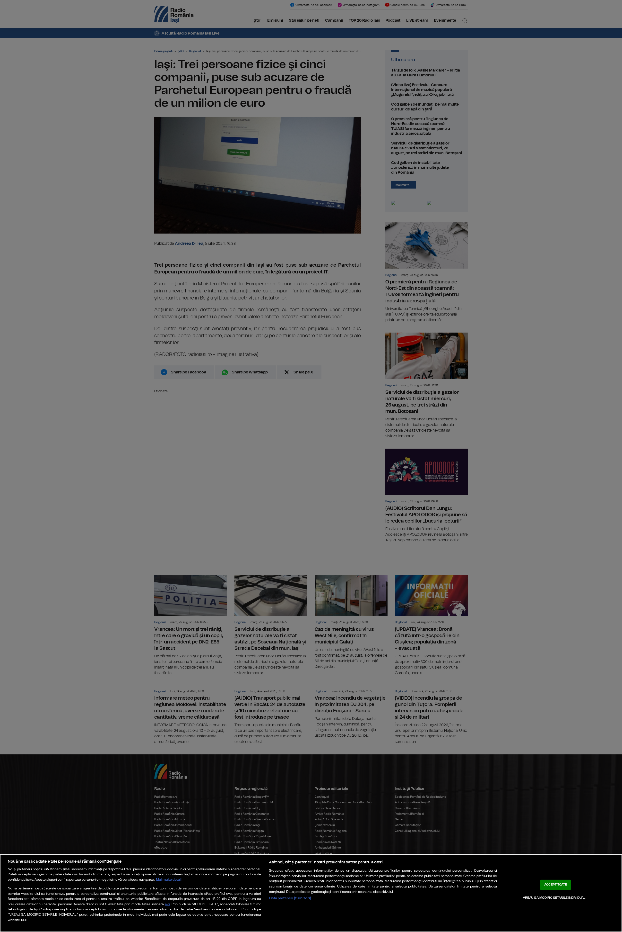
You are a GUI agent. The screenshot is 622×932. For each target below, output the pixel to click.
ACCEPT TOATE (555, 884)
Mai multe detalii (169, 879)
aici (167, 904)
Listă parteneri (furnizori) (290, 898)
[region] (311, 893)
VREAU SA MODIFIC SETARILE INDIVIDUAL (554, 897)
